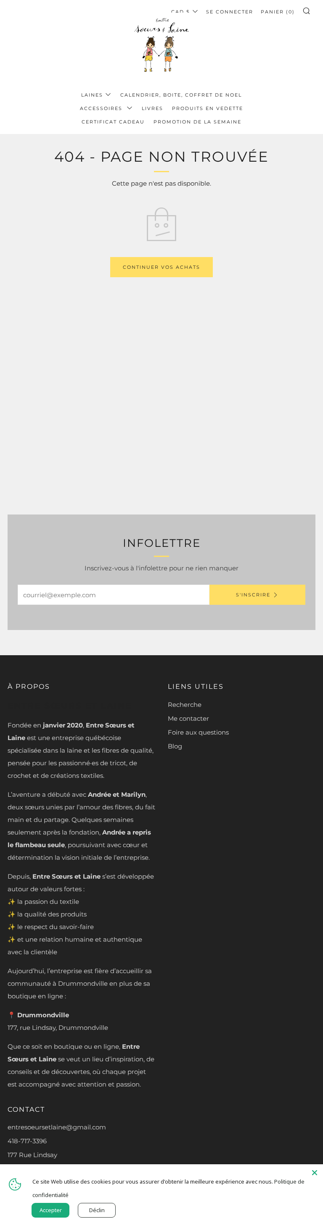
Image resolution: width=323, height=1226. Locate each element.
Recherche (184, 705)
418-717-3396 (27, 1141)
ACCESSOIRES (102, 108)
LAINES (92, 95)
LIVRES (152, 108)
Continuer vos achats (161, 267)
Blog (175, 746)
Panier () (278, 12)
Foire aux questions (198, 732)
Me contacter (188, 718)
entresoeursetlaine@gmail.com (57, 1127)
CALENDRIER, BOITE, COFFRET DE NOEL (181, 95)
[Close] (314, 1172)
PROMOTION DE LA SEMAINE (197, 122)
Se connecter (229, 12)
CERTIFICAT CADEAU (113, 122)
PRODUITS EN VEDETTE (207, 108)
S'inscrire (253, 595)
